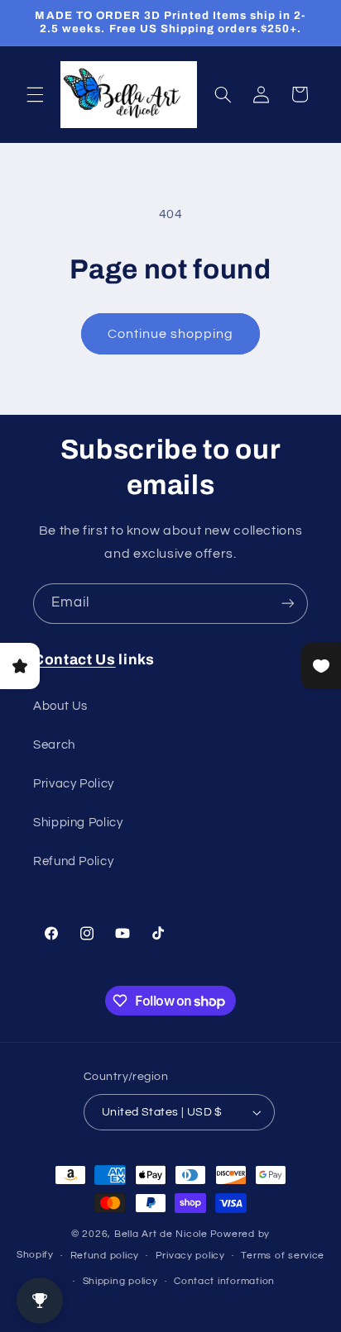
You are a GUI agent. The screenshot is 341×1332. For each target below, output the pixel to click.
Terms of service (282, 1255)
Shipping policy (120, 1281)
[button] (35, 94)
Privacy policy (190, 1255)
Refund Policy (73, 861)
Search (54, 745)
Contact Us (74, 660)
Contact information (224, 1281)
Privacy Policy (73, 784)
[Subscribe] (288, 603)
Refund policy (105, 1255)
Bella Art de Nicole (161, 1234)
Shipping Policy (77, 822)
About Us (60, 706)
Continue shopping (171, 333)
